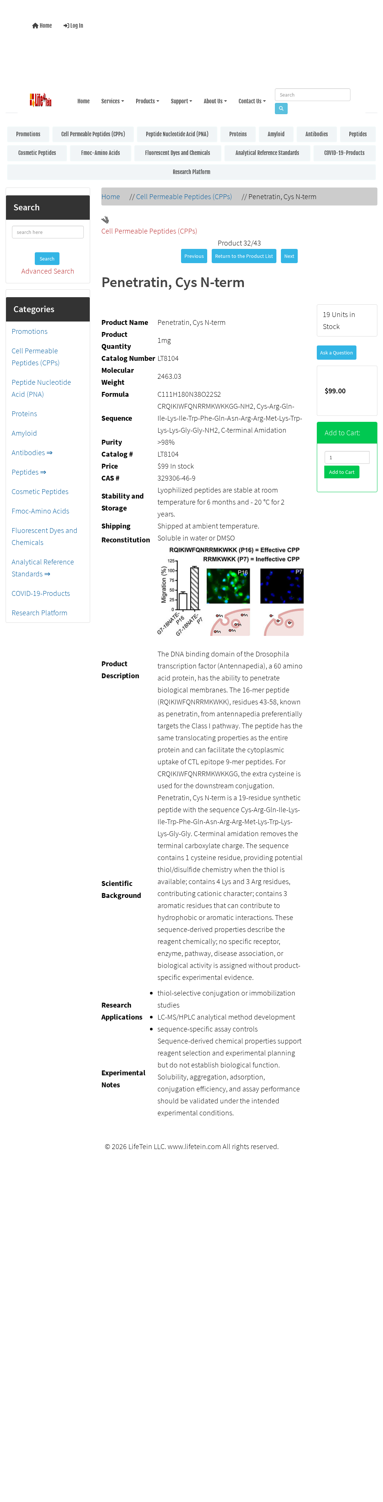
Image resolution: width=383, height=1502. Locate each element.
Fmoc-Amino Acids (100, 151)
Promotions (28, 133)
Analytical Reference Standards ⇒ (43, 566)
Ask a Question (336, 351)
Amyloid (276, 133)
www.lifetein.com (194, 1144)
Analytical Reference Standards (267, 151)
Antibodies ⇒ (32, 451)
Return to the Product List (244, 254)
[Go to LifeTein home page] (40, 99)
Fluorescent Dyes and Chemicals (177, 151)
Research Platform (191, 170)
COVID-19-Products (344, 151)
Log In (76, 24)
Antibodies (317, 133)
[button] (369, 1465)
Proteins (238, 133)
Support (179, 99)
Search (47, 257)
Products (145, 99)
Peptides (358, 133)
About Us (213, 99)
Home (45, 24)
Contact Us (250, 99)
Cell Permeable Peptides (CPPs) (93, 133)
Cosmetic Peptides (37, 151)
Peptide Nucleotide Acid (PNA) (177, 133)
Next (289, 254)
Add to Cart (342, 470)
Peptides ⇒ (29, 470)
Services (110, 99)
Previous (194, 254)
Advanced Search (47, 269)
